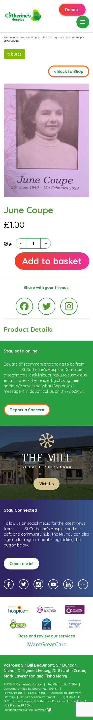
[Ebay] (83, 584)
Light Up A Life (71, 697)
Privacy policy (13, 693)
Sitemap (9, 697)
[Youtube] (53, 584)
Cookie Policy (36, 693)
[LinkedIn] (68, 584)
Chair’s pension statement (38, 697)
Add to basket (52, 260)
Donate (72, 9)
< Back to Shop (68, 71)
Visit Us (46, 483)
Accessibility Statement (66, 693)
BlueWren (39, 710)
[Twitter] (46, 306)
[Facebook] (24, 306)
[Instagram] (69, 306)
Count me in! (21, 563)
